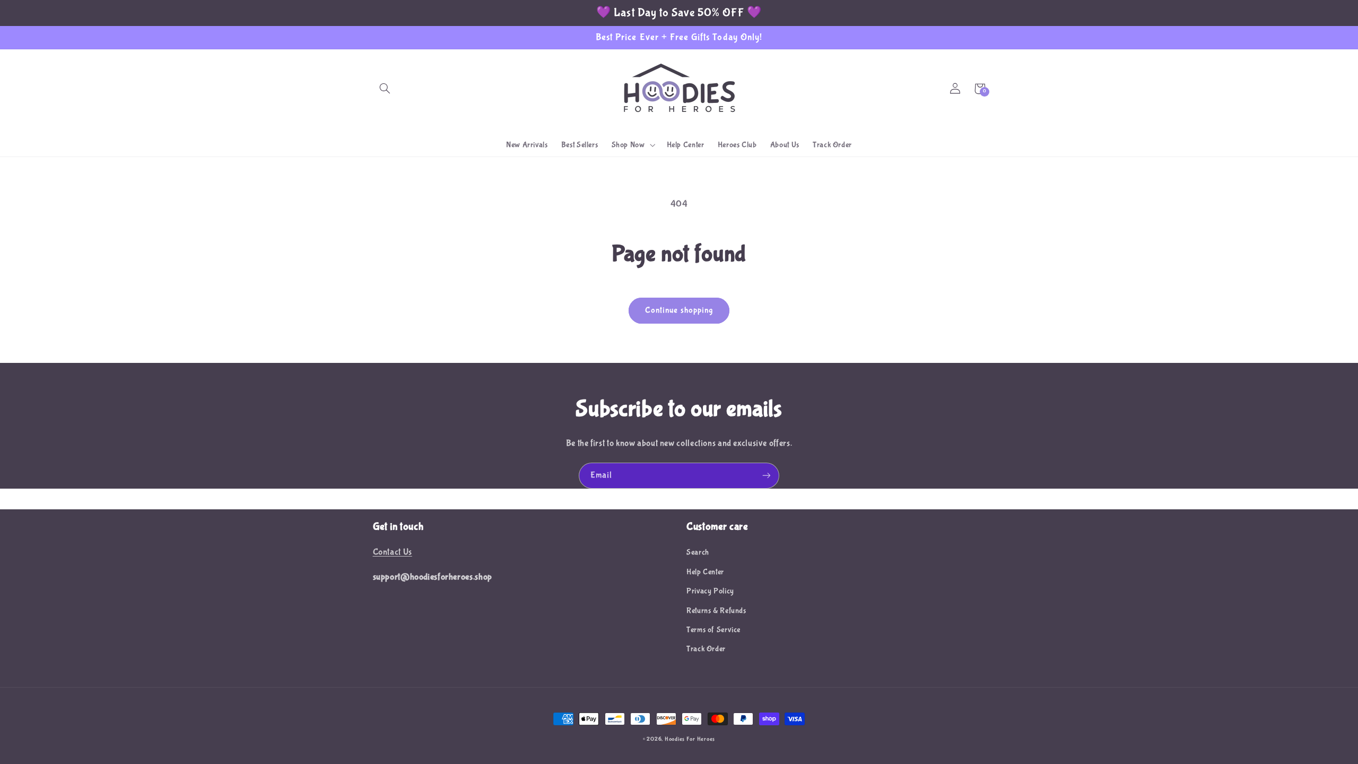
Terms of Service (713, 630)
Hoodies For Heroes (690, 739)
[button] (385, 88)
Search (697, 552)
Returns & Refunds (716, 610)
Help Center (705, 572)
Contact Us (392, 552)
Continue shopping (679, 310)
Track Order (706, 649)
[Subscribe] (766, 476)
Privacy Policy (710, 591)
